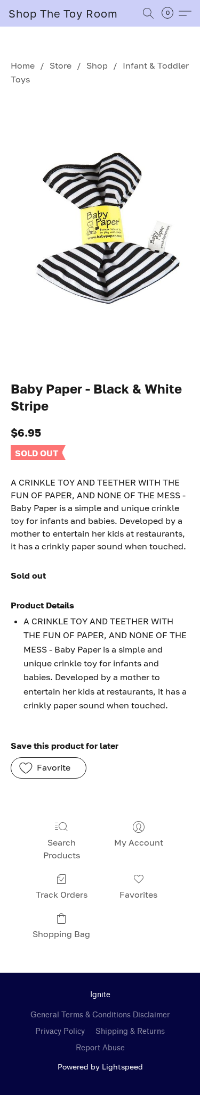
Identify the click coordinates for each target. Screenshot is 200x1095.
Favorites (138, 894)
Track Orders (61, 894)
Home (23, 65)
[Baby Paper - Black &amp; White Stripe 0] (100, 231)
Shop (97, 65)
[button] (63, 13)
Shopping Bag (61, 934)
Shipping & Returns (130, 1031)
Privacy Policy (60, 1031)
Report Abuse (100, 1047)
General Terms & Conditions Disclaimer (100, 1014)
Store (60, 65)
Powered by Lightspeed (100, 1066)
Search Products (61, 848)
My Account (138, 842)
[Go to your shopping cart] (170, 13)
